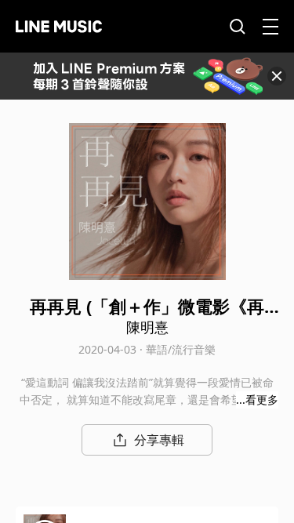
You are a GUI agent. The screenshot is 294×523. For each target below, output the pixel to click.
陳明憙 (147, 327)
